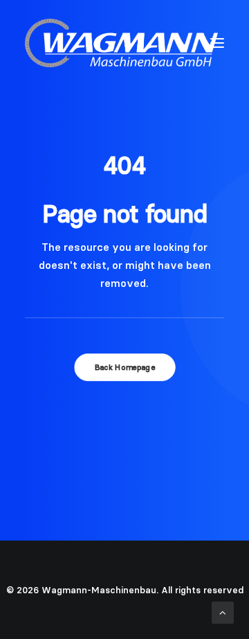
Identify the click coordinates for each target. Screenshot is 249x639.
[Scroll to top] (223, 611)
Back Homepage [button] (124, 367)
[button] (217, 43)
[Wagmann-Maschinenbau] (121, 43)
